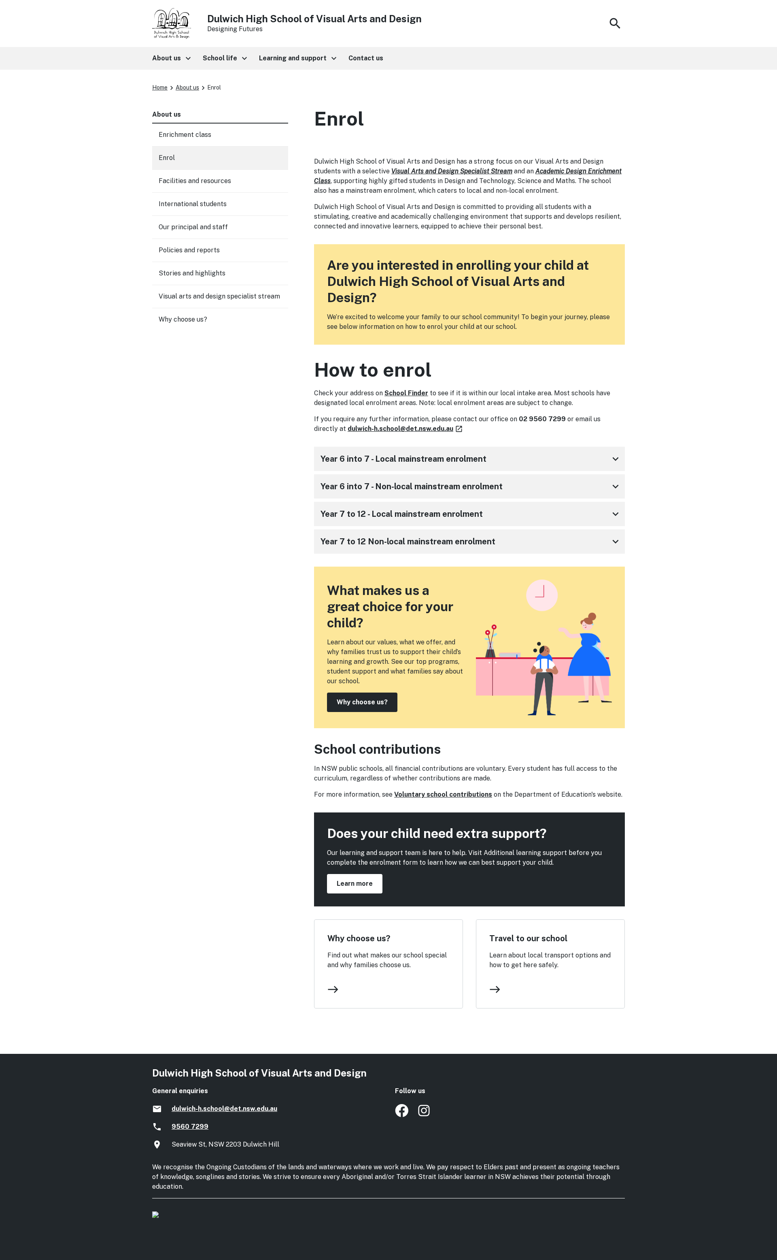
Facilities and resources (195, 181)
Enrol (167, 158)
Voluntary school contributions (443, 794)
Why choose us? (362, 702)
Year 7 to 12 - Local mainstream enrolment (471, 514)
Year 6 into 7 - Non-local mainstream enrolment (471, 486)
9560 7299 (190, 1126)
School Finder (406, 393)
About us (187, 87)
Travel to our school (528, 938)
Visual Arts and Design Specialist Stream (451, 171)
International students (193, 204)
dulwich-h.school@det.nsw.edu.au (405, 429)
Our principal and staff (193, 227)
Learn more (355, 883)
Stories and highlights (192, 273)
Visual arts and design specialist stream (219, 296)
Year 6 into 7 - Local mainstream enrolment (471, 459)
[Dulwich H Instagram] (424, 1115)
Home (160, 87)
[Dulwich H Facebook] (401, 1115)
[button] (171, 58)
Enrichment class (185, 135)
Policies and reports (189, 250)
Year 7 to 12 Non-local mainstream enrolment (471, 541)
